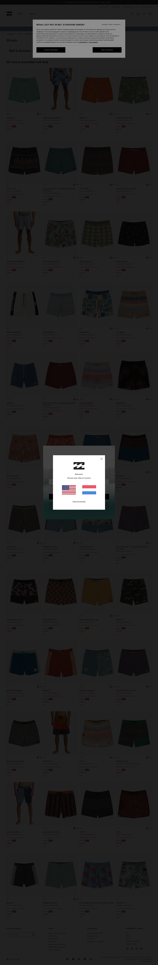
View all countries (79, 502)
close (101, 459)
